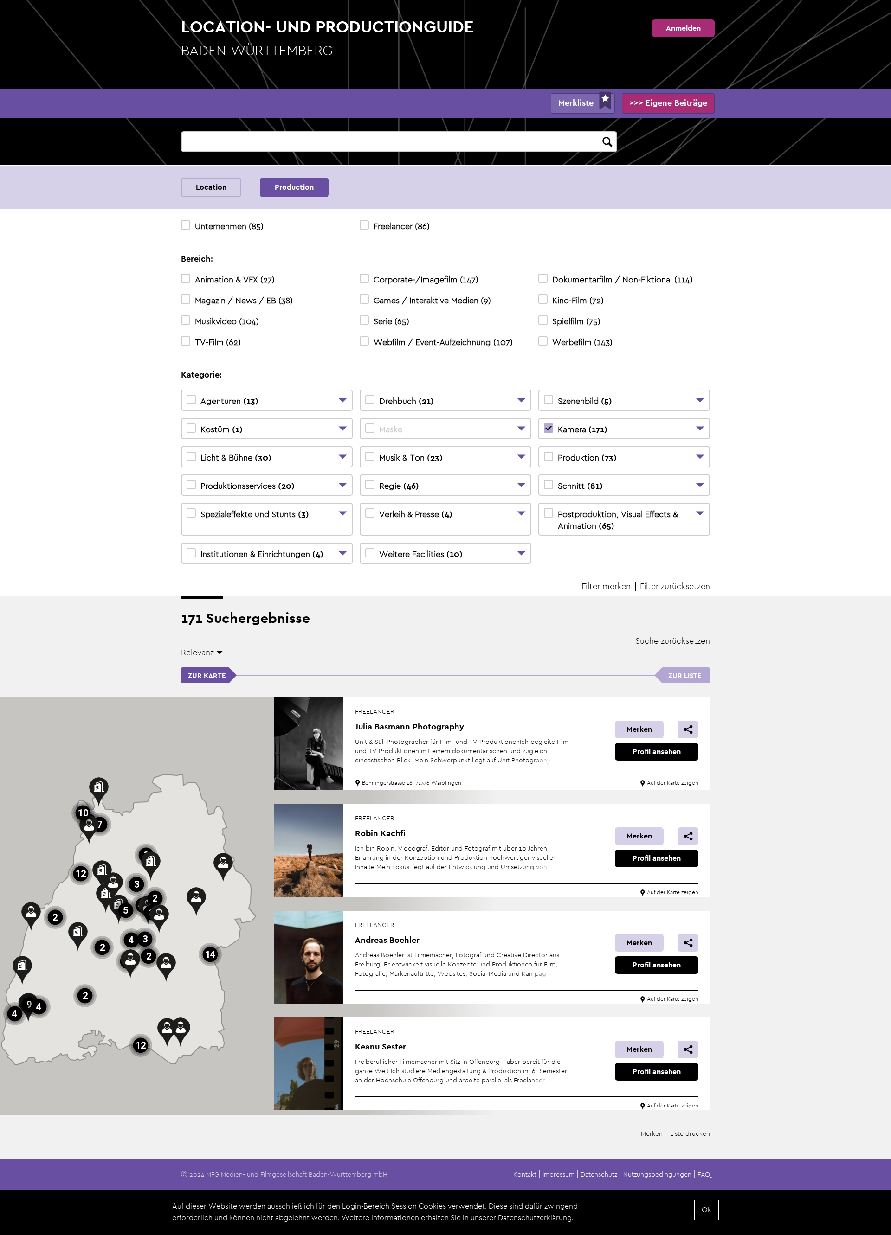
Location (211, 187)
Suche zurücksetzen (672, 640)
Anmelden (683, 28)
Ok (706, 1210)
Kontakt (524, 1174)
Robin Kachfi (380, 833)
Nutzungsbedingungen (657, 1174)
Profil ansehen (657, 751)
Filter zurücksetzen (675, 586)
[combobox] (399, 141)
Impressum (558, 1174)
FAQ (703, 1174)
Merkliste (576, 102)
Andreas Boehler (387, 939)
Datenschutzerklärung (535, 1217)
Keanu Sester (380, 1046)
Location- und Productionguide (327, 37)
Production (294, 187)
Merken (639, 729)
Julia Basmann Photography (409, 726)
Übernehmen (608, 140)
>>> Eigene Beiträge (668, 102)
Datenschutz (599, 1174)
